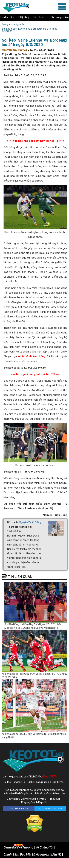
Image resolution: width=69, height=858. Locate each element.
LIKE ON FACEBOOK (18, 808)
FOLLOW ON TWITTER (50, 808)
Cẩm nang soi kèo (60, 17)
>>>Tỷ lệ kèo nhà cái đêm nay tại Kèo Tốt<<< (35, 140)
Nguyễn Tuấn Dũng (30, 522)
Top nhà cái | (39, 17)
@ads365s (49, 776)
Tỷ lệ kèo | (23, 17)
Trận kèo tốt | (7, 17)
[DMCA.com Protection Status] (34, 823)
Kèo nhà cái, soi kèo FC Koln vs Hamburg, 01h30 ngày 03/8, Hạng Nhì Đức (34, 736)
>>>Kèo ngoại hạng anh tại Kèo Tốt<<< (35, 374)
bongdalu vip (43, 782)
